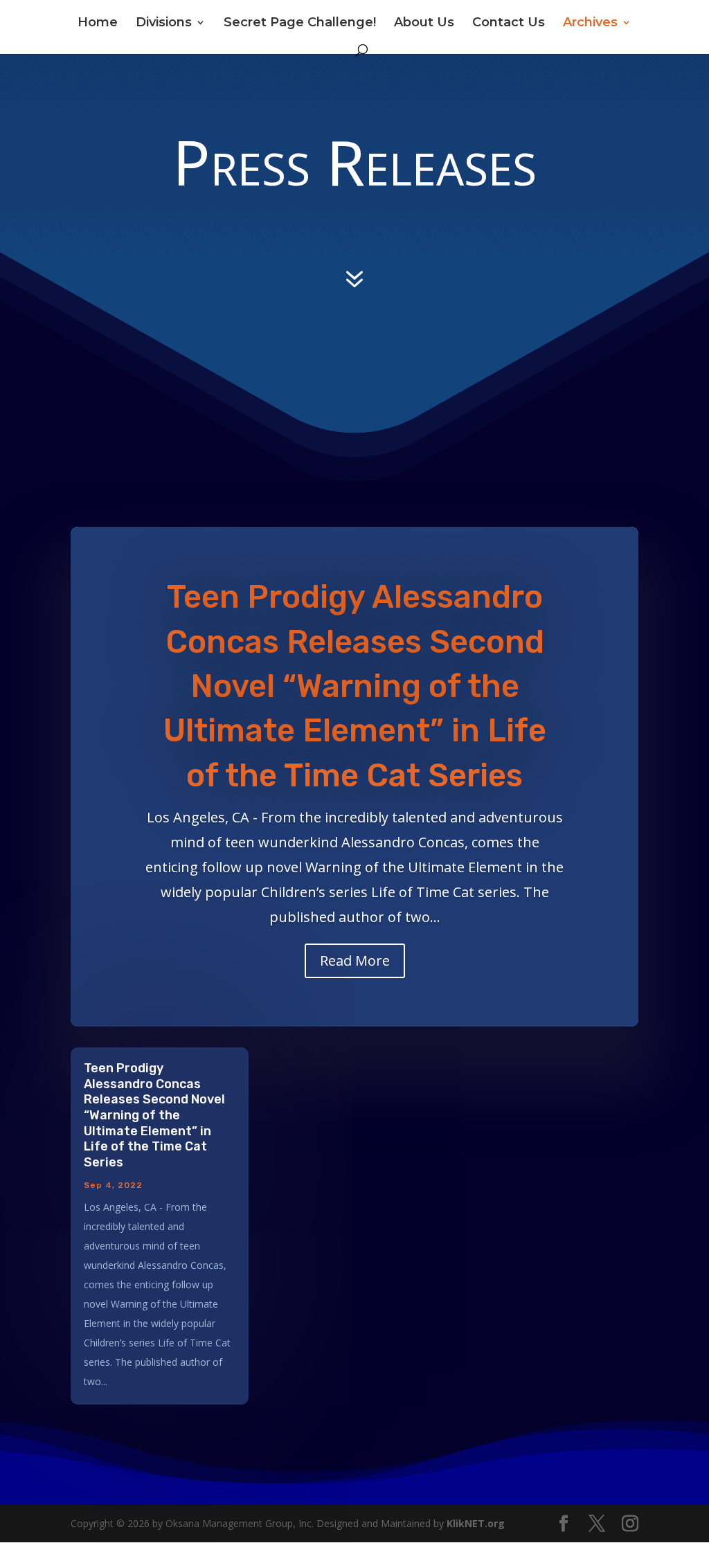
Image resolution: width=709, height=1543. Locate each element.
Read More (355, 960)
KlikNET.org (476, 1523)
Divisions (164, 23)
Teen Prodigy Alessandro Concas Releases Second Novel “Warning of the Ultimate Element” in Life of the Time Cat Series (354, 686)
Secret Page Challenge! (300, 23)
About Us (424, 23)
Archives (590, 23)
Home (98, 23)
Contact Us (508, 23)
